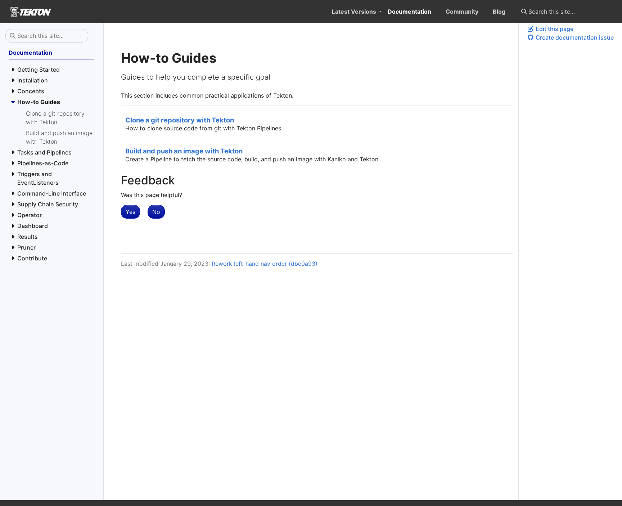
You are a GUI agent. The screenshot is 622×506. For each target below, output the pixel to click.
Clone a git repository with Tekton (179, 120)
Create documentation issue (574, 37)
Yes (130, 211)
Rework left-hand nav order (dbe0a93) (264, 263)
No (156, 211)
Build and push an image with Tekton (184, 151)
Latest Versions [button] (355, 11)
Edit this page (553, 28)
